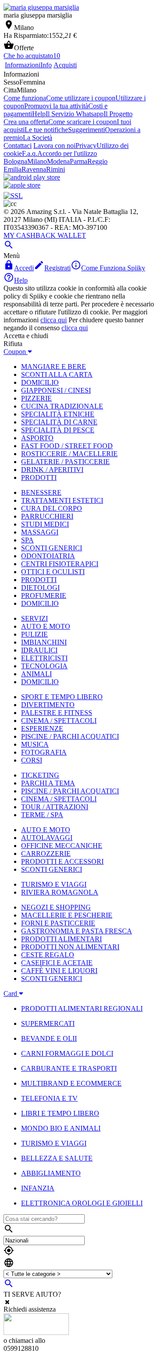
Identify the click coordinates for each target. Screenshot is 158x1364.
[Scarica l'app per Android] (32, 177)
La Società (37, 137)
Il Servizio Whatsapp (75, 114)
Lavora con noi (54, 145)
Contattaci (18, 145)
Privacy (86, 145)
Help (39, 114)
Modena (58, 161)
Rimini (55, 169)
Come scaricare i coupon (82, 121)
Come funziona (25, 98)
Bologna (15, 161)
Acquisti (65, 65)
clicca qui (53, 320)
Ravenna (34, 169)
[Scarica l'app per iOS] (22, 185)
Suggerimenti (86, 129)
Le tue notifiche (46, 129)
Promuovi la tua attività (56, 106)
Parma (78, 161)
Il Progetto (118, 114)
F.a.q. (29, 153)
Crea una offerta (26, 121)
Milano (37, 161)
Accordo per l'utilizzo (67, 153)
